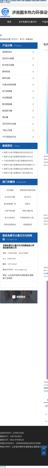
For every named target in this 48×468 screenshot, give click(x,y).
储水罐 (5, 117)
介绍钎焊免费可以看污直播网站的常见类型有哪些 (20, 161)
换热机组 (6, 71)
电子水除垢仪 (10, 218)
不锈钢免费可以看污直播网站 (28, 218)
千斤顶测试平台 (9, 137)
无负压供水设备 (9, 124)
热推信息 (29, 39)
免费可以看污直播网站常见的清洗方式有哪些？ (20, 152)
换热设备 (6, 78)
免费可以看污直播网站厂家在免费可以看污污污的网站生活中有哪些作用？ (20, 173)
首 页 (22, 39)
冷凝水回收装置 (9, 85)
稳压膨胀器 (7, 104)
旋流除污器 (7, 111)
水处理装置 (7, 98)
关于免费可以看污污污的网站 (28, 26)
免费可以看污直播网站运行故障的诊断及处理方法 (20, 169)
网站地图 (3, 467)
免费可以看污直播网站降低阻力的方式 (18, 157)
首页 (9, 22)
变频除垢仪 (7, 52)
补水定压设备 (10, 197)
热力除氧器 (7, 91)
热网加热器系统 (10, 224)
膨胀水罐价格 (28, 211)
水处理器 (9, 190)
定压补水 (27, 197)
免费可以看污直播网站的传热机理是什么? (20, 165)
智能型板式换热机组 (27, 190)
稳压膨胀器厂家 (10, 204)
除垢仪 (27, 204)
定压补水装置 (8, 58)
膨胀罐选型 (27, 224)
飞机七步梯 (7, 130)
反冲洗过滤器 (8, 65)
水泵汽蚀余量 (10, 211)
